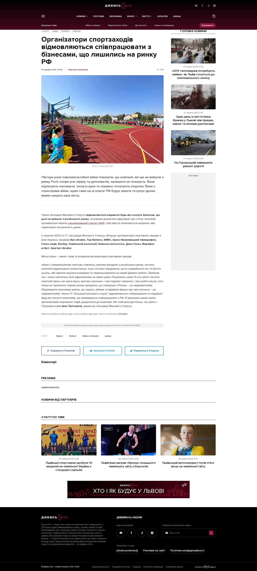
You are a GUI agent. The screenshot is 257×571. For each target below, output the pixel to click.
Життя (146, 16)
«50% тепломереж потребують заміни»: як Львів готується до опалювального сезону (193, 74)
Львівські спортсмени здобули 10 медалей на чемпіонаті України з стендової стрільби (69, 466)
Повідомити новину (174, 567)
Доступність (141, 25)
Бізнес (130, 16)
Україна (76, 31)
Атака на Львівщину (164, 25)
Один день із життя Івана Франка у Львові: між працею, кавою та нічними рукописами (193, 120)
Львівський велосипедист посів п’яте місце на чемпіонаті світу (188, 464)
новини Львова (61, 567)
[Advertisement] (193, 223)
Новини (81, 16)
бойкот (73, 336)
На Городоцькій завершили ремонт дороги (193, 164)
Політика (98, 16)
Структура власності (100, 567)
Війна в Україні (93, 25)
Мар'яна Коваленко (78, 70)
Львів (55, 31)
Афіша (177, 16)
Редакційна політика (121, 567)
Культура (162, 16)
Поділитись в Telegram (146, 350)
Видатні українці (183, 89)
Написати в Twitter (104, 350)
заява (108, 336)
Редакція (137, 567)
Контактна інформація (153, 567)
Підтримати (208, 25)
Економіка (115, 16)
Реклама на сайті (154, 550)
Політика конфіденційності (187, 550)
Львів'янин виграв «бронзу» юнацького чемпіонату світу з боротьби (128, 464)
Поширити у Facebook (63, 350)
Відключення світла (117, 25)
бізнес (59, 336)
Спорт (45, 31)
